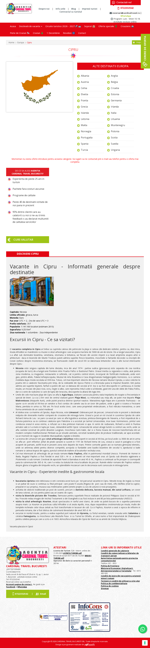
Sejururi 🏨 (89, 26)
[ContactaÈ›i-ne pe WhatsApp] (142, 628)
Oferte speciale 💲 (107, 26)
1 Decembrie (53, 32)
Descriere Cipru (28, 253)
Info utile (60, 8)
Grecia (84, 106)
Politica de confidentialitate (114, 583)
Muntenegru (118, 125)
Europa (20, 42)
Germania (116, 100)
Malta (84, 125)
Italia (113, 112)
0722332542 (21, 593)
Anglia (114, 75)
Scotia (114, 137)
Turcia (84, 149)
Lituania (115, 119)
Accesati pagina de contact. (19, 584)
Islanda (85, 112)
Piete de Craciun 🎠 (20, 32)
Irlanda (115, 106)
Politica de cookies (110, 586)
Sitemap (105, 588)
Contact (82, 32)
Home (11, 42)
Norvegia (86, 131)
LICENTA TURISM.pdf (72, 553)
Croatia (115, 88)
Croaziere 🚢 (127, 26)
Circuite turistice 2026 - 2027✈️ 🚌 (63, 26)
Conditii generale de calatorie (115, 550)
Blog (73, 8)
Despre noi (44, 8)
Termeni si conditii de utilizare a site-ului (120, 581)
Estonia (115, 94)
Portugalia (86, 137)
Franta (84, 100)
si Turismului (125, 571)
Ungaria (115, 149)
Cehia (84, 88)
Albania (85, 75)
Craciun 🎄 (38, 32)
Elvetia (84, 94)
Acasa (13, 26)
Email (43, 593)
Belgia (114, 82)
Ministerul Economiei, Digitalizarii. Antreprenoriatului (117, 569)
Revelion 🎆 (69, 32)
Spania (84, 143)
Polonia (115, 131)
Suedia (114, 143)
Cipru (29, 42)
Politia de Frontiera (110, 566)
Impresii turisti (89, 8)
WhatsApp (126, 16)
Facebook (10, 587)
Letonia (85, 119)
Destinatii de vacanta (30, 26)
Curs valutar (23, 239)
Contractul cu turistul (70, 11)
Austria (85, 82)
